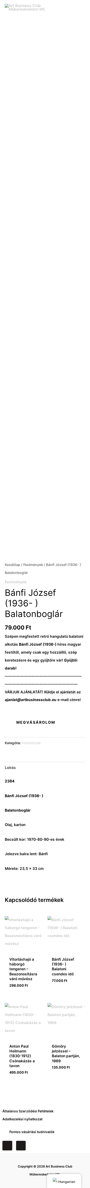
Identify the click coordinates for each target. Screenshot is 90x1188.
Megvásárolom (35, 722)
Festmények (33, 565)
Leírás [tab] (10, 767)
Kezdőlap (12, 565)
